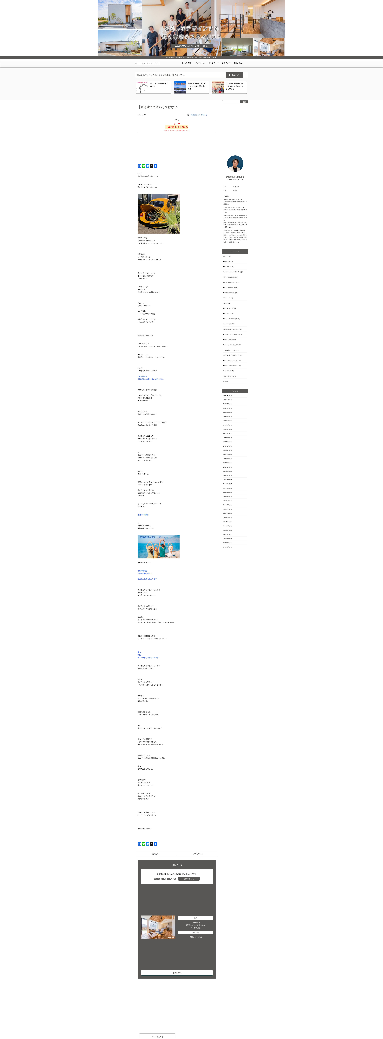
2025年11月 (226, 433)
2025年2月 (226, 471)
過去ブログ (226, 63)
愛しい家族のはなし (229, 277)
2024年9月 (226, 492)
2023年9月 (226, 543)
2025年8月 (226, 446)
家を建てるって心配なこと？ (232, 355)
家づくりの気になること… (231, 365)
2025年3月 (226, 467)
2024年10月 (226, 488)
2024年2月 (226, 522)
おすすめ (226, 256)
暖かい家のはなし (229, 376)
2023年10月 (226, 538)
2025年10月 (226, 437)
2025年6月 (226, 454)
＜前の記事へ (155, 854)
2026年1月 (226, 425)
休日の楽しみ (227, 266)
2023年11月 (226, 534)
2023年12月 (226, 530)
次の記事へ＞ (198, 854)
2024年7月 (226, 500)
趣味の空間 (227, 261)
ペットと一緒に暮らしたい (231, 345)
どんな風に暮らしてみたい (231, 329)
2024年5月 (226, 509)
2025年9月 (226, 442)
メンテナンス (227, 371)
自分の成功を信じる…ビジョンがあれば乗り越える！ (197, 86)
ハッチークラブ (228, 324)
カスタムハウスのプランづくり (232, 272)
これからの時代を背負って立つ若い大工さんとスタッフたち (235, 86)
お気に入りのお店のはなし (231, 360)
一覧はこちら (234, 75)
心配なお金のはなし (229, 292)
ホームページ (213, 63)
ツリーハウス (227, 313)
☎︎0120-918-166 (164, 879)
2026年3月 (226, 416)
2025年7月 (226, 450)
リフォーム (227, 298)
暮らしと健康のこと (229, 287)
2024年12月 (226, 479)
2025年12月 (226, 429)
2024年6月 (226, 505)
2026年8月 (226, 395)
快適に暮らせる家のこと (230, 282)
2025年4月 (226, 463)
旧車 (225, 381)
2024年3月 (226, 517)
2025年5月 (226, 458)
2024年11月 (226, 484)
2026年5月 (226, 408)
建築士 (226, 303)
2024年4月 (226, 513)
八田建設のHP (177, 973)
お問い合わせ (238, 63)
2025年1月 (226, 475)
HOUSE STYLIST (229, 308)
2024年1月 (226, 526)
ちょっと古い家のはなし (230, 319)
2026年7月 (226, 399)
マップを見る (195, 928)
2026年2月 (226, 420)
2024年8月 (226, 496)
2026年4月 (226, 412)
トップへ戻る (186, 63)
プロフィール (200, 63)
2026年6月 (226, 404)
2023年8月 (226, 547)
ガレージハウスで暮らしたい (232, 334)
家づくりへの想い (229, 339)
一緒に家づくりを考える (198, 115)
